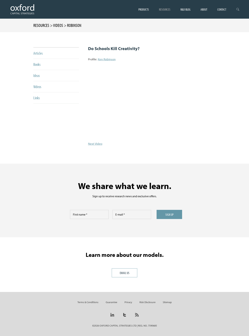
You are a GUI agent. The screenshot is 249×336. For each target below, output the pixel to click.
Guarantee (111, 302)
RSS (137, 315)
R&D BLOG (185, 9)
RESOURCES (164, 9)
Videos (37, 86)
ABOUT (204, 9)
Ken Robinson (107, 59)
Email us (124, 273)
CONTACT (221, 9)
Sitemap (167, 302)
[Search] (237, 9)
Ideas (36, 75)
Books (36, 64)
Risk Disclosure (147, 302)
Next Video (95, 144)
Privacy (128, 302)
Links (36, 97)
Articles (38, 53)
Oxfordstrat (22, 9)
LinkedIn (112, 315)
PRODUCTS (143, 9)
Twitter (124, 315)
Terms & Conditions (87, 302)
